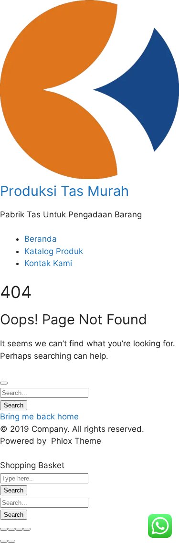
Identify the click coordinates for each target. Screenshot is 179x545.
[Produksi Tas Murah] (89, 176)
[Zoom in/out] (27, 529)
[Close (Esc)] (4, 529)
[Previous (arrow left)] (4, 541)
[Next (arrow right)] (11, 541)
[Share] (11, 529)
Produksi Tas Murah (64, 190)
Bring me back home (39, 416)
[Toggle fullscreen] (19, 529)
